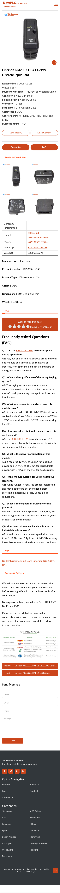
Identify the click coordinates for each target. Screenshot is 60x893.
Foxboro (34, 850)
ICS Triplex (7, 843)
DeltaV (5, 561)
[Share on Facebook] (4, 771)
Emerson (38, 561)
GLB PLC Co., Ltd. (30, 872)
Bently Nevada (9, 837)
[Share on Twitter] (10, 771)
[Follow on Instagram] (23, 771)
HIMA (33, 824)
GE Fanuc (34, 830)
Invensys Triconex (38, 843)
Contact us (7, 798)
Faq (4, 791)
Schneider (35, 818)
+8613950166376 (37, 242)
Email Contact (44, 133)
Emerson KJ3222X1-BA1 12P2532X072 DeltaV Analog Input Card (35, 666)
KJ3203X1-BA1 (24, 350)
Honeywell (35, 837)
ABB (4, 818)
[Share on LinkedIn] (17, 771)
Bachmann (7, 856)
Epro (4, 830)
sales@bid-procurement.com (23, 764)
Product (34, 791)
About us (34, 785)
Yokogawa (7, 811)
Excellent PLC (36, 869)
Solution (6, 785)
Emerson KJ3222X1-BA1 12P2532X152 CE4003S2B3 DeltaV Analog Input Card (32, 673)
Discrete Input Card (21, 561)
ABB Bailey (35, 811)
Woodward (7, 850)
